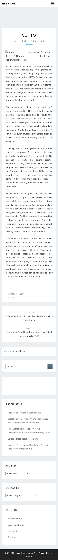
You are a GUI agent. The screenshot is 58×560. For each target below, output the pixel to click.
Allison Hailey (39, 41)
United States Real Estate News (23, 438)
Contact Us (13, 531)
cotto (11, 297)
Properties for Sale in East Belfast (24, 412)
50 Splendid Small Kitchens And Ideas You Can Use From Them (29, 316)
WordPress (39, 553)
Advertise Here (15, 518)
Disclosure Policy (16, 524)
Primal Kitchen (15, 293)
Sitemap (12, 537)
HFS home (8, 3)
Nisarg (29, 556)
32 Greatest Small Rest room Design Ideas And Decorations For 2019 (29, 332)
